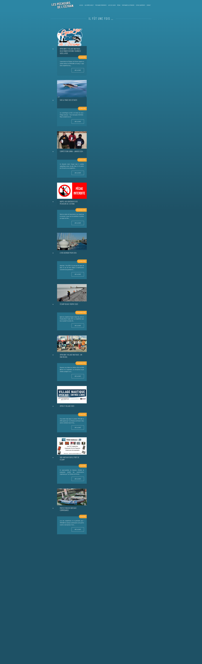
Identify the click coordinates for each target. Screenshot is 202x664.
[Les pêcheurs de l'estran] (61, 5)
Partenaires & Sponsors (128, 5)
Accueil (81, 5)
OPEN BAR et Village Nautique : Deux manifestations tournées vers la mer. (70, 51)
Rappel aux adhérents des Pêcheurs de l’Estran (69, 202)
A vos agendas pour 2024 (68, 253)
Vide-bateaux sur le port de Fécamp (69, 458)
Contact (149, 5)
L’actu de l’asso (112, 5)
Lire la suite (78, 70)
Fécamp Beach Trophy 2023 (69, 304)
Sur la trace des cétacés (68, 100)
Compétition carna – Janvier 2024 (71, 151)
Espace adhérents (140, 5)
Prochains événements (101, 5)
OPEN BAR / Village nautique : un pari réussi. (71, 356)
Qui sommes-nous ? (89, 5)
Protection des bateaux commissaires (68, 509)
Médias (118, 5)
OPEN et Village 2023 (67, 406)
